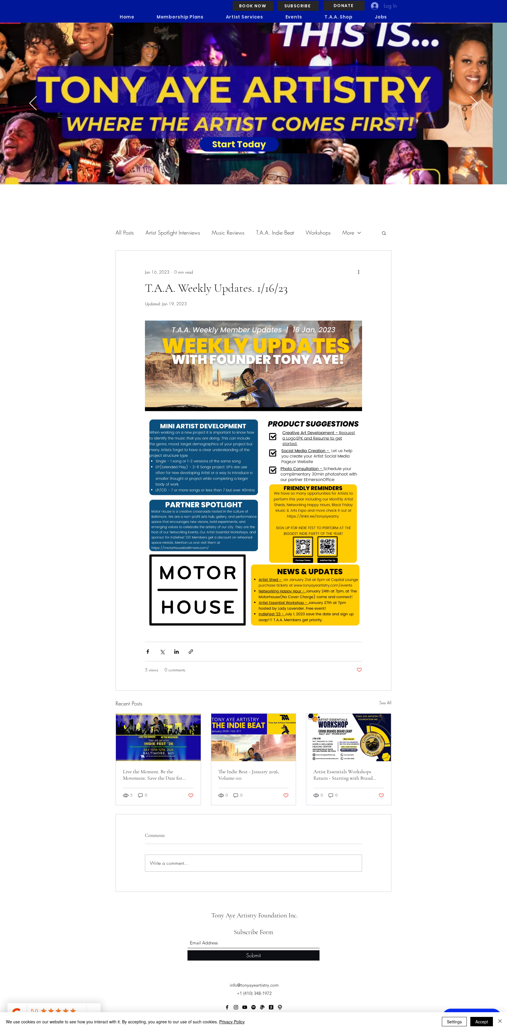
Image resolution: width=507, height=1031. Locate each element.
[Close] (499, 1021)
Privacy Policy (232, 1022)
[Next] (474, 103)
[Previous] (33, 103)
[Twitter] (253, 1007)
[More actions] (358, 271)
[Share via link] (191, 651)
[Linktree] (280, 1007)
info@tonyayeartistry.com (254, 985)
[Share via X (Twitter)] (162, 651)
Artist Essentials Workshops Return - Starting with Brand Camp (343, 774)
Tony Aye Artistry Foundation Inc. (254, 915)
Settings (454, 1022)
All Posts (125, 232)
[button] (384, 232)
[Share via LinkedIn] (176, 651)
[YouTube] (245, 1007)
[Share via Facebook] (148, 651)
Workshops (318, 232)
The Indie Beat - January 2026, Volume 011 (248, 774)
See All (385, 702)
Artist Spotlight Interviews (173, 232)
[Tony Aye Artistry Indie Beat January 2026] (253, 737)
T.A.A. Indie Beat (275, 232)
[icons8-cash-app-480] (271, 1007)
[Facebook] (227, 1007)
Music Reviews (228, 232)
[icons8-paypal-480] (262, 1007)
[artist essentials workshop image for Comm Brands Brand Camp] (348, 737)
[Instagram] (236, 1007)
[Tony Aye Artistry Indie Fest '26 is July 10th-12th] (158, 737)
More (348, 232)
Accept (481, 1022)
